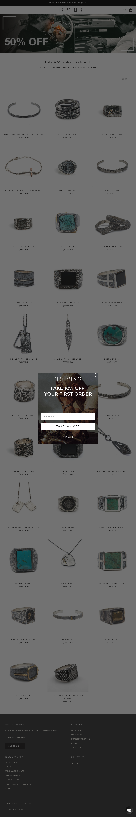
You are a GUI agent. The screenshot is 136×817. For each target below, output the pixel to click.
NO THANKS (68, 437)
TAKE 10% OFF (68, 426)
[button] (129, 810)
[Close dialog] (95, 375)
